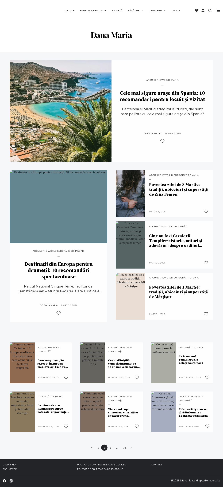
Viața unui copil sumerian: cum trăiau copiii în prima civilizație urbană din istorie (123, 412)
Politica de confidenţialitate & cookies (101, 464)
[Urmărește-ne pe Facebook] (4, 480)
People (69, 10)
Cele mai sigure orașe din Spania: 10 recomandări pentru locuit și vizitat (162, 96)
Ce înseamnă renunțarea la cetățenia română (191, 360)
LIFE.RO (24, 10)
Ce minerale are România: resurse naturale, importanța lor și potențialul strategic (52, 409)
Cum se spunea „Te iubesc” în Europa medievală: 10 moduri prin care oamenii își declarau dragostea (52, 364)
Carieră (117, 10)
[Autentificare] (203, 10)
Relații (176, 10)
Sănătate (134, 10)
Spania (175, 80)
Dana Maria (154, 133)
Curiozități (180, 175)
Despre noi (9, 464)
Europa (62, 251)
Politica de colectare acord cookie (100, 469)
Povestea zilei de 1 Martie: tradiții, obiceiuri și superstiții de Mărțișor (179, 292)
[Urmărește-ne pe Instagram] (11, 480)
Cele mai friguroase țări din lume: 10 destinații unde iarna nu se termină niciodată (193, 412)
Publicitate (10, 469)
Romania (193, 175)
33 (124, 447)
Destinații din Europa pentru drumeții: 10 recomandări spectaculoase (58, 270)
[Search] (210, 10)
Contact (156, 464)
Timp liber (155, 10)
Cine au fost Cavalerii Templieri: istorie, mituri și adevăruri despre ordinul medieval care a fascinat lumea (175, 241)
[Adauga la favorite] (162, 141)
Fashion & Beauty (91, 10)
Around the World (158, 80)
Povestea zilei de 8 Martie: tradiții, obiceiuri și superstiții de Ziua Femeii (179, 189)
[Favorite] (197, 10)
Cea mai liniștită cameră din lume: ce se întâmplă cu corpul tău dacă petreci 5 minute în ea (123, 364)
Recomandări (75, 251)
